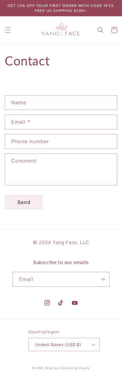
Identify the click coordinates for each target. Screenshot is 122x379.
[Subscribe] (102, 279)
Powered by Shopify (75, 368)
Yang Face (52, 368)
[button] (8, 30)
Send (24, 202)
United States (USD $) (58, 344)
